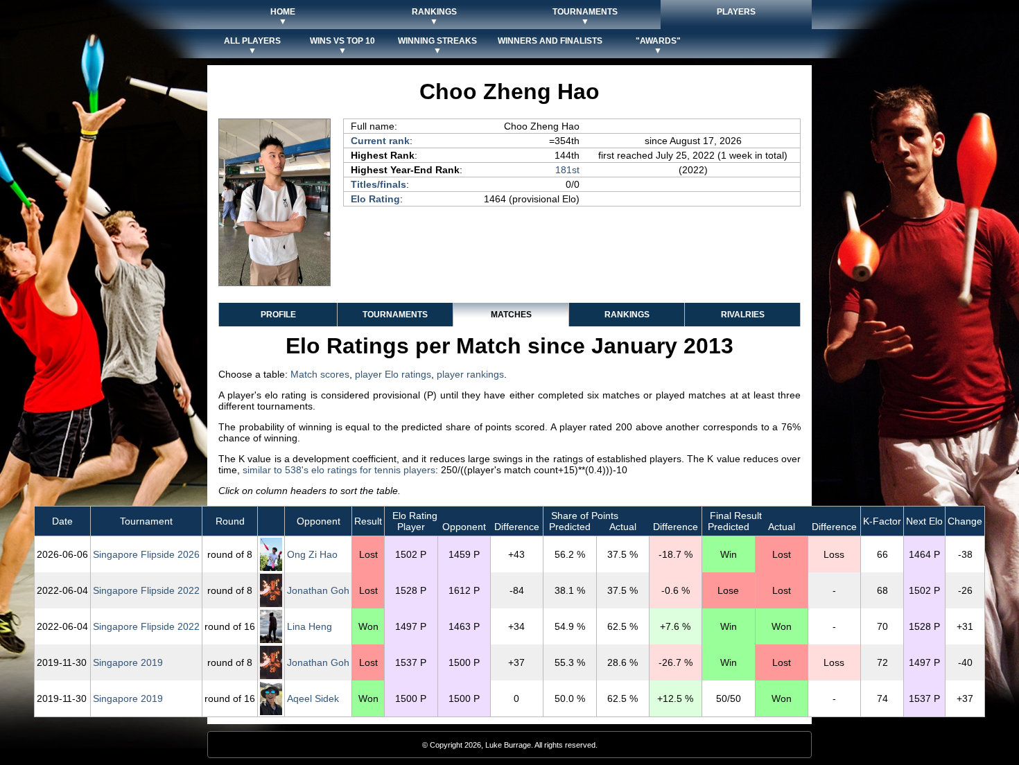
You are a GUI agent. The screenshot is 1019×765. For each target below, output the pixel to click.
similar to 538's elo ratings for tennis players (339, 469)
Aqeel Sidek (313, 698)
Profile (278, 314)
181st (567, 169)
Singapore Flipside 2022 (146, 590)
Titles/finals (378, 184)
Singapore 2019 (128, 662)
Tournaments (395, 314)
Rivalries (743, 314)
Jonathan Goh (318, 590)
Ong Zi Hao (312, 554)
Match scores (319, 374)
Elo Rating (375, 198)
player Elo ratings (393, 374)
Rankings (627, 314)
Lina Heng (309, 626)
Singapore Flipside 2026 (146, 554)
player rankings (470, 374)
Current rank (380, 140)
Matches (511, 314)
